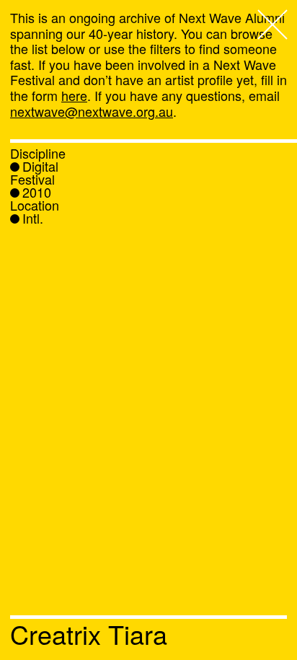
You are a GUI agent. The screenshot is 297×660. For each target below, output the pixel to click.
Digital (40, 165)
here (74, 95)
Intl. (32, 217)
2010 (36, 191)
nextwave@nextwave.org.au (91, 111)
